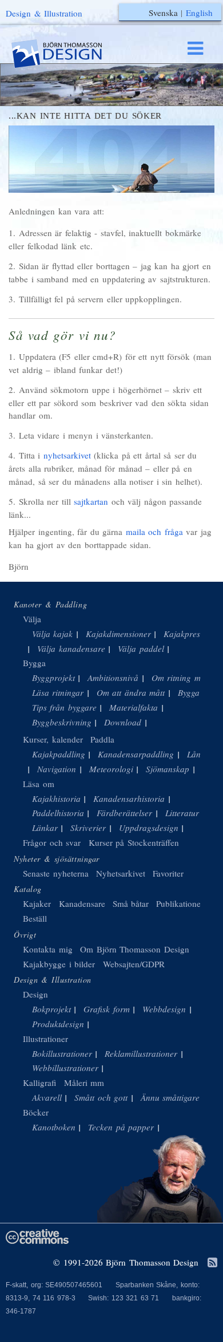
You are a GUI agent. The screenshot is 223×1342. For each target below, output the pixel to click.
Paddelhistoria (58, 812)
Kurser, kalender (53, 739)
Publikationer (180, 903)
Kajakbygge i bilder (59, 964)
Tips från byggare (64, 707)
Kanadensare (82, 903)
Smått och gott (101, 1097)
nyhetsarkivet (67, 455)
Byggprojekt (53, 677)
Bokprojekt (51, 1009)
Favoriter (168, 873)
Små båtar (131, 903)
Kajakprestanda (192, 633)
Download (122, 722)
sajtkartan (91, 501)
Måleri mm (84, 1082)
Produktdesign (58, 1023)
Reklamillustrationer (141, 1053)
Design (35, 994)
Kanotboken (53, 1127)
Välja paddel (141, 648)
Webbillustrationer (65, 1067)
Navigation (56, 769)
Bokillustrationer (62, 1053)
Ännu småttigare (170, 1097)
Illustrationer (45, 1038)
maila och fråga (154, 531)
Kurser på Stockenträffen (134, 842)
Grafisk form (106, 1009)
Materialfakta (133, 707)
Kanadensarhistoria (129, 798)
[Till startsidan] (67, 54)
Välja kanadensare (71, 648)
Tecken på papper (121, 1127)
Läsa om (38, 783)
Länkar (45, 827)
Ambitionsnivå (112, 677)
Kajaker (37, 903)
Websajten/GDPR (134, 964)
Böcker (36, 1112)
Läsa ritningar (58, 692)
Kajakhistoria (56, 798)
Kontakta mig (48, 949)
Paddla (102, 739)
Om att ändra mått (131, 692)
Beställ (35, 918)
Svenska (163, 12)
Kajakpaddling (58, 754)
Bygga (34, 662)
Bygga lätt (196, 692)
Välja (32, 619)
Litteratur (182, 812)
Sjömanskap (167, 769)
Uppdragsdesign (148, 827)
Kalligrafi (39, 1082)
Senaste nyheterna (56, 873)
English (199, 12)
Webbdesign (164, 1009)
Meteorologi (111, 769)
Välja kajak (52, 633)
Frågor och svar (52, 842)
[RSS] (212, 1263)
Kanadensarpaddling (136, 754)
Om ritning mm (179, 677)
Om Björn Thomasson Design (134, 949)
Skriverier (88, 827)
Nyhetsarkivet (120, 873)
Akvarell (47, 1097)
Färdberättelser (124, 812)
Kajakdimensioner (118, 633)
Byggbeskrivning (61, 722)
